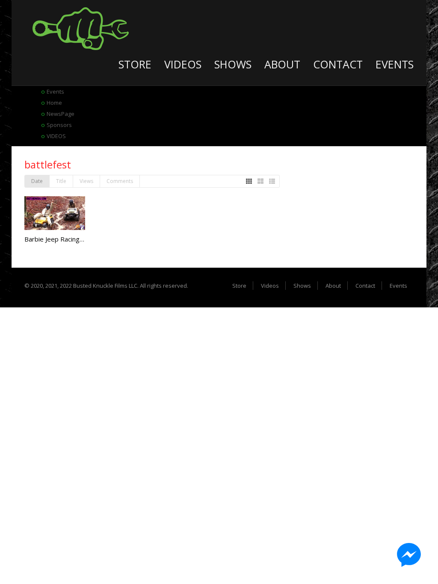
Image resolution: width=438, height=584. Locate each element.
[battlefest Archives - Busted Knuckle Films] (80, 28)
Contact (338, 64)
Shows (233, 64)
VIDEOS (56, 136)
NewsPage (60, 114)
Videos (182, 64)
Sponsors (59, 125)
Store (134, 64)
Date (37, 181)
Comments (120, 181)
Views (86, 181)
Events (395, 64)
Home (54, 102)
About (282, 64)
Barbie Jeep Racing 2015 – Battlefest (78, 239)
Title (61, 181)
